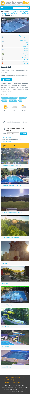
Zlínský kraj (4, 100)
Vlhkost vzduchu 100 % (23, 41)
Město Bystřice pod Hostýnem (10, 237)
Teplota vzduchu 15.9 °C (23, 37)
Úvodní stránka (9, 377)
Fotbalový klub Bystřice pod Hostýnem (13, 212)
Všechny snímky (7, 137)
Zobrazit (23, 133)
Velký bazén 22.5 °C (24, 62)
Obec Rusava (5, 283)
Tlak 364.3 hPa (25, 45)
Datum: (4, 133)
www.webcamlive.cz (7, 388)
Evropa (20, 100)
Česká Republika (13, 100)
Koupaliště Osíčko (7, 305)
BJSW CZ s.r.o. (15, 390)
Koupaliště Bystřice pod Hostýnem (15, 14)
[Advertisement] (15, 116)
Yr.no (23, 392)
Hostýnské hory (22, 97)
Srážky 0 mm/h (26, 50)
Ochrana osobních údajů (18, 382)
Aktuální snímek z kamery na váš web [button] (14, 122)
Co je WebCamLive (7, 380)
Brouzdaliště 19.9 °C (24, 58)
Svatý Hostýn (5, 263)
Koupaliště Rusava (7, 347)
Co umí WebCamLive (20, 380)
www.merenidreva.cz (11, 392)
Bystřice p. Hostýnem (20, 12)
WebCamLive (15, 3)
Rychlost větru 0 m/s (24, 54)
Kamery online (19, 377)
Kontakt (7, 382)
